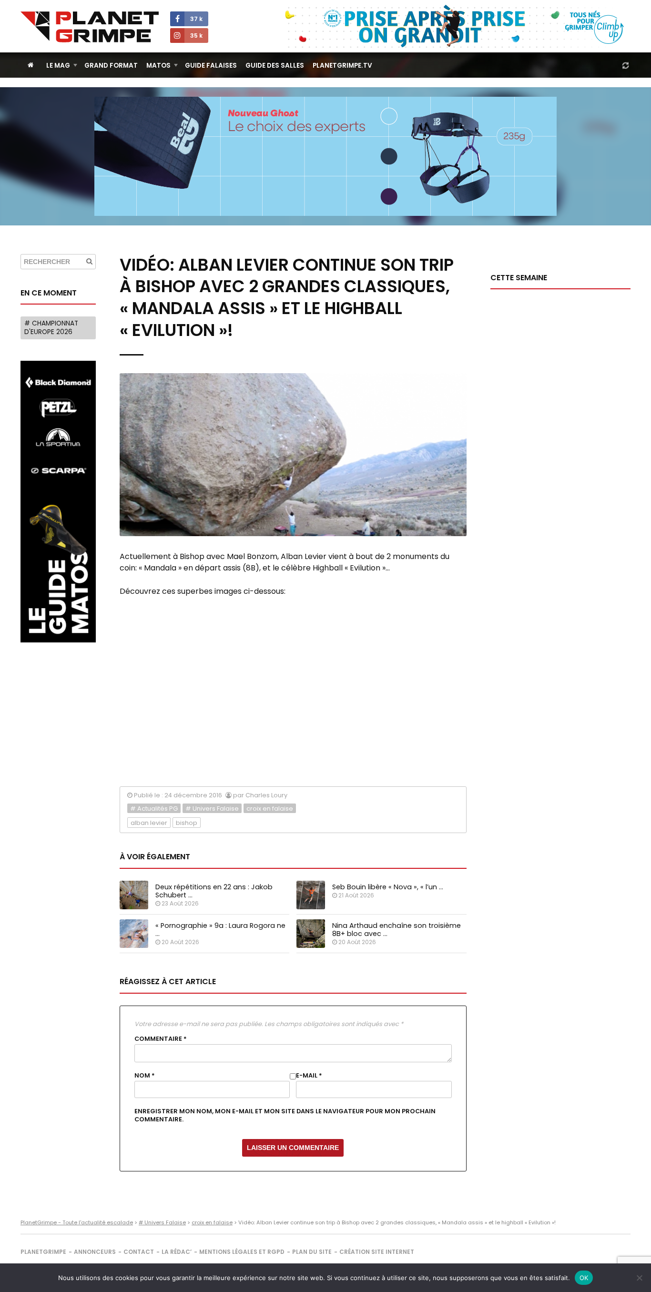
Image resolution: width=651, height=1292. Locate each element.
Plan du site (312, 1252)
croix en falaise (269, 808)
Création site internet (376, 1252)
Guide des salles (274, 65)
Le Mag (58, 65)
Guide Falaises (211, 65)
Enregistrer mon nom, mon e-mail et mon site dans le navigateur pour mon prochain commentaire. (285, 1115)
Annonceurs (95, 1252)
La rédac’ (177, 1252)
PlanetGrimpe (43, 1252)
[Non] (639, 1277)
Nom (144, 1075)
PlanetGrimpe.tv (342, 65)
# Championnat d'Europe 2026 (51, 327)
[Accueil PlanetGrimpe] (30, 65)
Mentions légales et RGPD (242, 1252)
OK (584, 1278)
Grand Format (111, 65)
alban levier (149, 823)
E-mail (309, 1075)
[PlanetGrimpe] (89, 26)
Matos (158, 65)
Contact (138, 1252)
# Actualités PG (154, 808)
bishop (186, 823)
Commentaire (160, 1039)
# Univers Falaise (212, 808)
